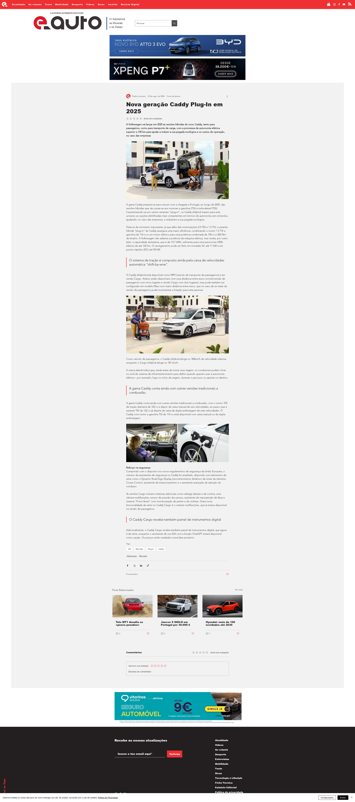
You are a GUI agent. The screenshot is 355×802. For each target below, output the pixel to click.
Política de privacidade (226, 792)
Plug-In (151, 549)
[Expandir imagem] (151, 443)
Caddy (161, 549)
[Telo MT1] (132, 606)
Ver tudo (239, 589)
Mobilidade (221, 764)
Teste (218, 768)
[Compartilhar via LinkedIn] (141, 565)
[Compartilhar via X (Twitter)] (134, 565)
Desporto (220, 754)
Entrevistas (222, 759)
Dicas (218, 773)
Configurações (327, 797)
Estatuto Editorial (226, 787)
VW (129, 549)
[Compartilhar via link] (148, 565)
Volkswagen (132, 556)
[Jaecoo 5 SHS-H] (178, 606)
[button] (328, 4)
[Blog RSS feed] (349, 4)
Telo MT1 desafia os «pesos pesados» (129, 623)
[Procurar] (174, 23)
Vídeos (219, 745)
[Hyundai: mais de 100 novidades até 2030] (222, 606)
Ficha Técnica (224, 783)
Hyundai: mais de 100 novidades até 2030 (220, 623)
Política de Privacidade (108, 797)
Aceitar (343, 797)
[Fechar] (351, 797)
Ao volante (221, 750)
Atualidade (221, 740)
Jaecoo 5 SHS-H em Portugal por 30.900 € (175, 623)
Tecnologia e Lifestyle (226, 778)
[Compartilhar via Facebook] (127, 565)
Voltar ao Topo (4, 788)
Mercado (139, 549)
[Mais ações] (227, 96)
